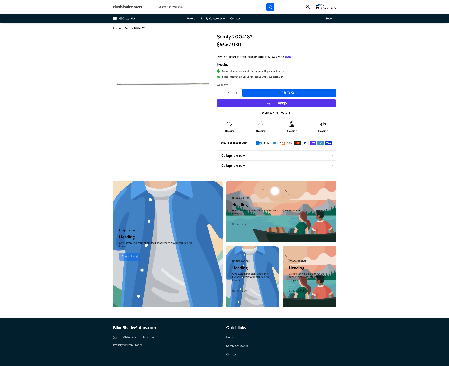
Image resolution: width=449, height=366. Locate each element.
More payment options (276, 112)
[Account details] (307, 7)
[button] (325, 7)
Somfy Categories (237, 345)
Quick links (236, 327)
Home (117, 28)
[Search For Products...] (270, 7)
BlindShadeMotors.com (134, 327)
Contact (231, 354)
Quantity (222, 85)
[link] (129, 257)
